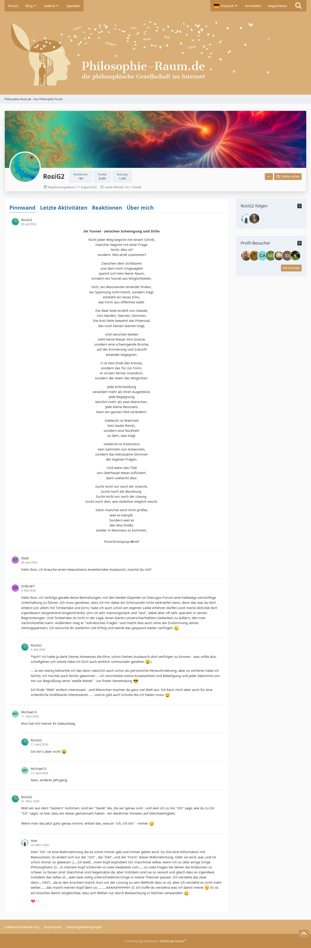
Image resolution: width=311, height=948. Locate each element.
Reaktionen (107, 207)
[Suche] (298, 5)
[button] (226, 5)
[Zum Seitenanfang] (304, 934)
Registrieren (277, 5)
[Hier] (246, 218)
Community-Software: (156, 941)
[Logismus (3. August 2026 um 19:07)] (295, 255)
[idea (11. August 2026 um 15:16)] (287, 255)
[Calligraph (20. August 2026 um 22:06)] (262, 255)
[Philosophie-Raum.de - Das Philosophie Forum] (155, 53)
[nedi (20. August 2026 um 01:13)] (270, 255)
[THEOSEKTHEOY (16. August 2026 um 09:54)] (278, 255)
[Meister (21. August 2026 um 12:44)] (254, 255)
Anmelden (253, 5)
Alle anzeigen (291, 268)
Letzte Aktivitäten (63, 207)
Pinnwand (22, 207)
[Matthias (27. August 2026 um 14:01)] (246, 255)
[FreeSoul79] (254, 218)
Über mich (140, 207)
